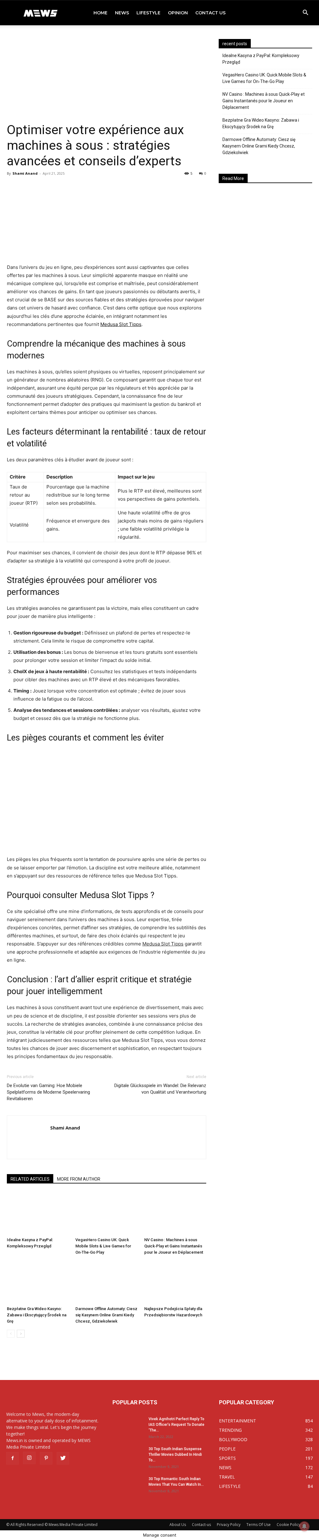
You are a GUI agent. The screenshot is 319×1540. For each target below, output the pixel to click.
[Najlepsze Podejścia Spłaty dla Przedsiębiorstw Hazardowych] (175, 1282)
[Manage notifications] (304, 1526)
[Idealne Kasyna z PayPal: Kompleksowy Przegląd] (38, 1213)
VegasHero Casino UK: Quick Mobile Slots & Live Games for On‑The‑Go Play (103, 1246)
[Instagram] (29, 1458)
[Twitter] (63, 1458)
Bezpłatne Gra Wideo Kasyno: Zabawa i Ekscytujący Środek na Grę (36, 1315)
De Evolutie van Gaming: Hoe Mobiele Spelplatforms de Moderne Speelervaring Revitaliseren (48, 1092)
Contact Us (210, 13)
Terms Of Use (258, 1524)
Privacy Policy (228, 1524)
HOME (100, 13)
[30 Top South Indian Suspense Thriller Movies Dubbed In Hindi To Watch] (128, 1457)
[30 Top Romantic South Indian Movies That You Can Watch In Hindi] (128, 1487)
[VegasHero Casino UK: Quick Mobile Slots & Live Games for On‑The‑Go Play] (106, 1213)
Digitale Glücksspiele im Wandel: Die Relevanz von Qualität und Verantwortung (160, 1089)
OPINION (178, 13)
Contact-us (201, 1524)
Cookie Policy (288, 1524)
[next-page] (21, 1334)
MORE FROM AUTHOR (78, 1179)
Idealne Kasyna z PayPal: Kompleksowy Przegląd (260, 59)
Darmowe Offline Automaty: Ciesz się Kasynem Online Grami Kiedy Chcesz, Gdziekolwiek (106, 1315)
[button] (305, 13)
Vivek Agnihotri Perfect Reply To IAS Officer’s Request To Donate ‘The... (176, 1424)
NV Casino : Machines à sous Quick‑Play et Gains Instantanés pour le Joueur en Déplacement (173, 1246)
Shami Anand (25, 173)
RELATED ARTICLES (30, 1179)
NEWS (122, 13)
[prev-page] (11, 1334)
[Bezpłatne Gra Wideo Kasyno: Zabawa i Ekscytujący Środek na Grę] (38, 1282)
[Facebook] (12, 1458)
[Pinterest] (46, 1458)
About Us (177, 1524)
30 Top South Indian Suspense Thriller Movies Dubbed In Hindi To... (175, 1454)
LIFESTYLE (148, 13)
